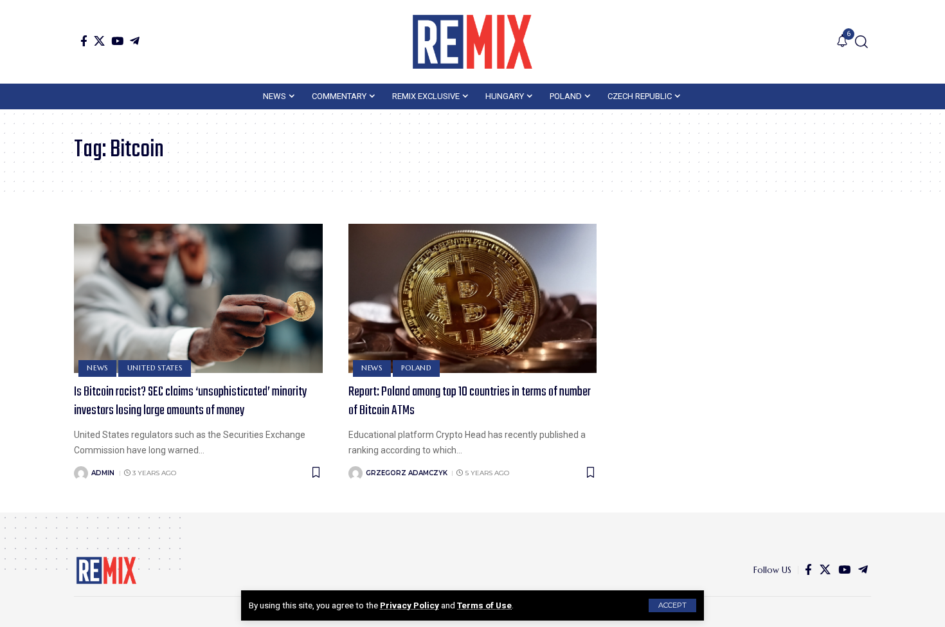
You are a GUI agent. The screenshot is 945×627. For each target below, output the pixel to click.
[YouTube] (117, 40)
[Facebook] (84, 40)
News (97, 367)
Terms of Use (484, 605)
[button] (672, 605)
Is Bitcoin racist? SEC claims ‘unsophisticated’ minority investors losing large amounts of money (190, 401)
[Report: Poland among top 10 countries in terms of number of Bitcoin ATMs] (472, 298)
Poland (416, 367)
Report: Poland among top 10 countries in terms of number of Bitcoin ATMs (469, 401)
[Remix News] (472, 42)
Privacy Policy (409, 605)
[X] (99, 40)
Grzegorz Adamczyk (406, 473)
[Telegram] (135, 40)
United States (155, 367)
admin (102, 473)
